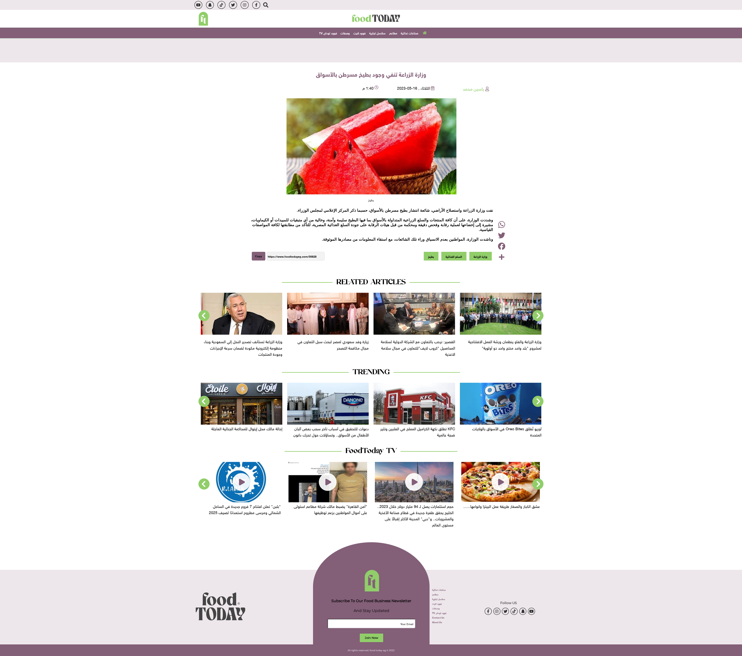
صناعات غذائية (409, 32)
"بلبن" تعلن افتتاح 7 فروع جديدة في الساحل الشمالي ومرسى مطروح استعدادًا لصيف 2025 (331, 508)
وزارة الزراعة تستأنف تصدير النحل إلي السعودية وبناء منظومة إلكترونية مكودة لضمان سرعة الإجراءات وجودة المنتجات (329, 347)
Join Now (371, 638)
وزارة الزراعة (480, 256)
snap (210, 5)
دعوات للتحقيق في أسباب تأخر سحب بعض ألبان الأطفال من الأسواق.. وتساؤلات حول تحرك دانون (417, 431)
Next (204, 316)
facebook (256, 5)
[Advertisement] (371, 50)
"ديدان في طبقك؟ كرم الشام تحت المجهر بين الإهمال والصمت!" (246, 508)
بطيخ (431, 256)
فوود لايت (359, 32)
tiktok (221, 5)
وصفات (345, 32)
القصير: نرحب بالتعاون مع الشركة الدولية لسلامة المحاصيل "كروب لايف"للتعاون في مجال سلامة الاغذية (504, 347)
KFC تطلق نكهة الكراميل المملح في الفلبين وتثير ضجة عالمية (504, 431)
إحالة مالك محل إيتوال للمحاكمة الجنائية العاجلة (333, 428)
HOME (424, 32)
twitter (233, 5)
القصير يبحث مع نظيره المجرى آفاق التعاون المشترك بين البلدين (249, 344)
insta (244, 5)
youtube (198, 5)
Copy (258, 256)
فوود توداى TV (328, 32)
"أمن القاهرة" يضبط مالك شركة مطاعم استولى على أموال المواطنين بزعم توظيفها (417, 508)
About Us (437, 622)
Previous (538, 316)
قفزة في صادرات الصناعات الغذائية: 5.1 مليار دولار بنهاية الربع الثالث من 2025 (243, 431)
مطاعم (393, 32)
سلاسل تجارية (377, 32)
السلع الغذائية (454, 256)
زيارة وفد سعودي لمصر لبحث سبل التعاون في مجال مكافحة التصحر (419, 344)
